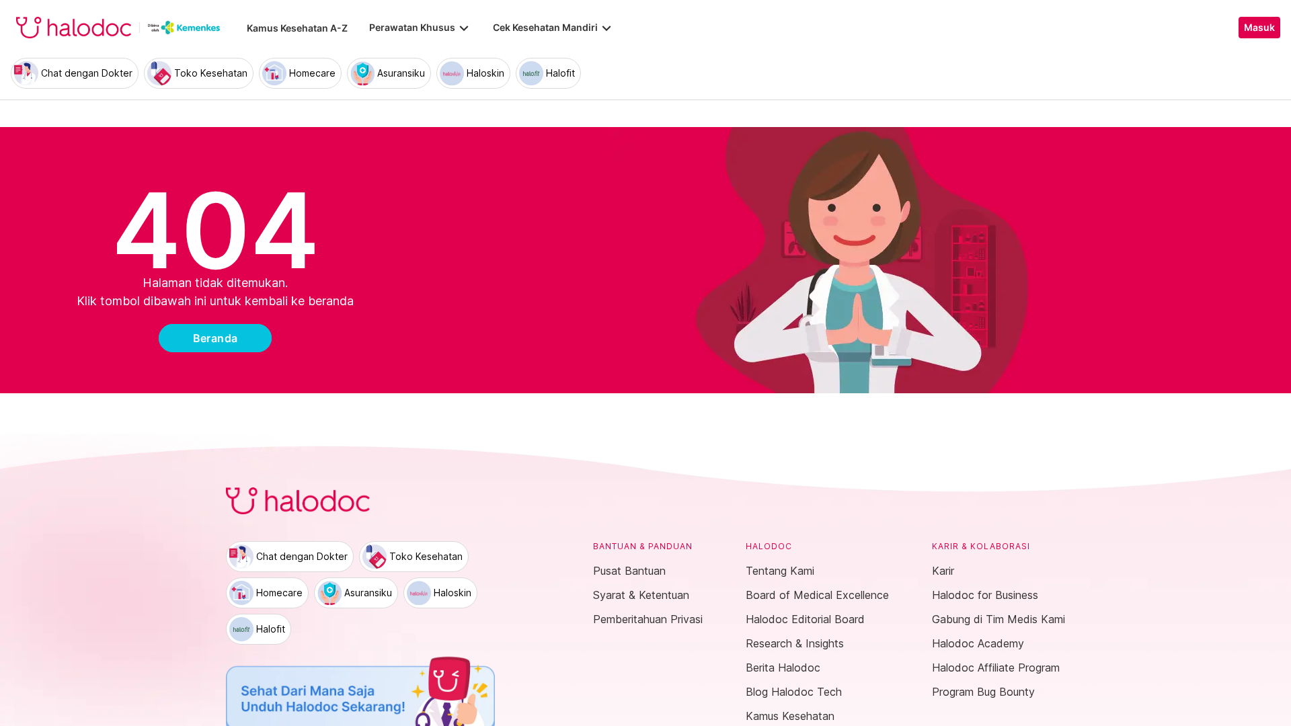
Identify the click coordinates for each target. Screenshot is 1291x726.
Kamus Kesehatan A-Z (297, 28)
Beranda (215, 338)
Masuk (1259, 27)
